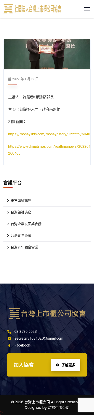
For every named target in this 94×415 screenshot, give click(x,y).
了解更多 (68, 365)
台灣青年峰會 (21, 236)
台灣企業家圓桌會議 (26, 224)
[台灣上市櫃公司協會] (32, 9)
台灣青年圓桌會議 (24, 247)
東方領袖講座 (21, 201)
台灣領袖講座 (21, 212)
